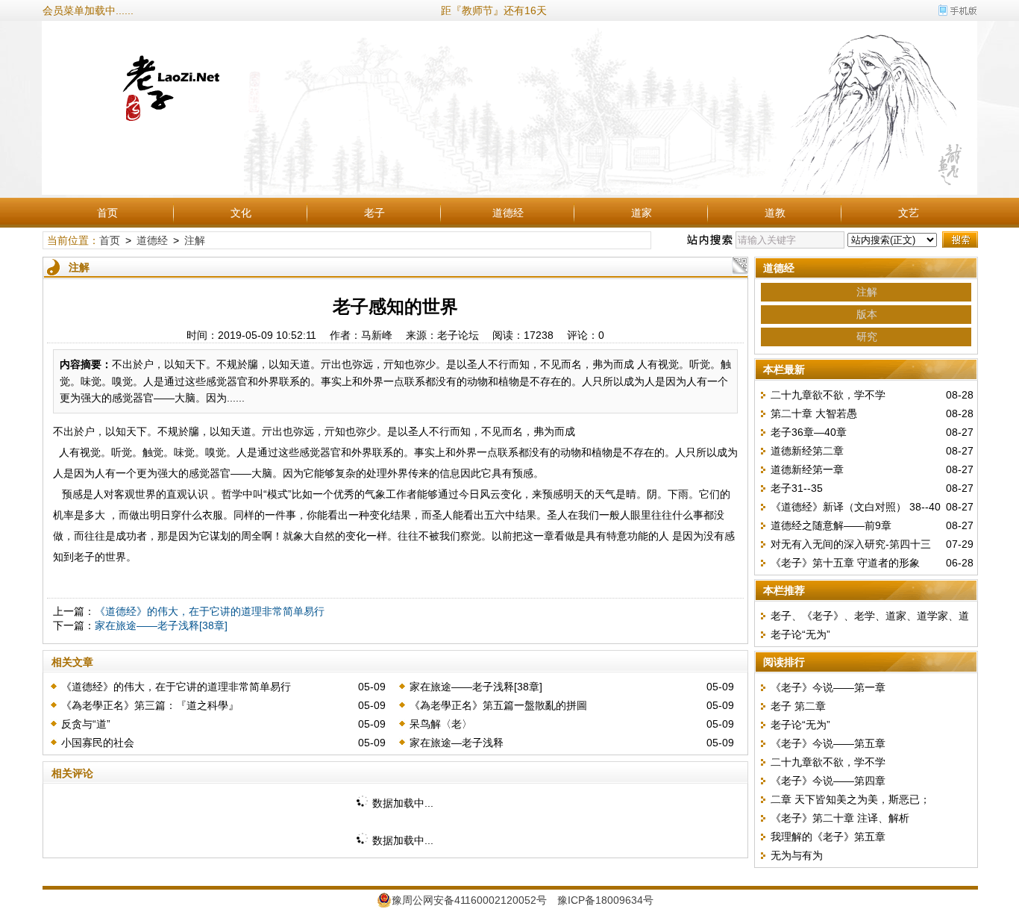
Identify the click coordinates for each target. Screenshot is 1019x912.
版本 (866, 314)
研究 (866, 337)
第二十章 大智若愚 (814, 413)
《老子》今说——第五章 (828, 743)
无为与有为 (797, 855)
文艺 (908, 213)
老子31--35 (797, 488)
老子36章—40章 (809, 432)
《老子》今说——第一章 (828, 687)
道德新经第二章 (807, 451)
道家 (641, 213)
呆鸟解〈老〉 (441, 724)
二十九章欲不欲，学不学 (828, 395)
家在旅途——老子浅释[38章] (161, 625)
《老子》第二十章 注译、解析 (840, 818)
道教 (775, 213)
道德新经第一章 (807, 469)
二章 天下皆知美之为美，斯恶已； (850, 799)
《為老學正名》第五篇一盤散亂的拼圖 (498, 705)
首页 (107, 213)
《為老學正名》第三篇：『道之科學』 (150, 705)
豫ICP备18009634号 (605, 900)
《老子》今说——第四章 (828, 781)
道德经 (508, 213)
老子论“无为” (800, 634)
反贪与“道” (85, 724)
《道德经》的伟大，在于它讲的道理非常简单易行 (209, 611)
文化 (241, 213)
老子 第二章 (798, 706)
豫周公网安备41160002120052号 (469, 900)
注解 (194, 240)
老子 (374, 213)
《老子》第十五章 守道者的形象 (845, 563)
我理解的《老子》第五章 (828, 837)
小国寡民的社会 (97, 743)
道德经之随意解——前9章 (831, 525)
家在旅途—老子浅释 (457, 743)
